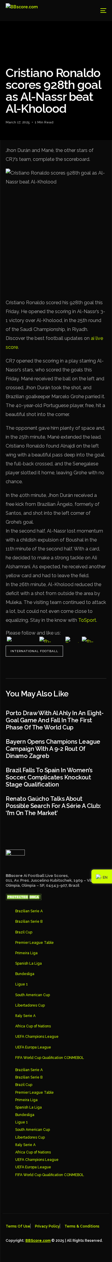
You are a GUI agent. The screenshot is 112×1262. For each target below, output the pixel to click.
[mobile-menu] (98, 10)
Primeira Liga (26, 953)
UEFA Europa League (33, 1047)
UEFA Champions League (37, 1037)
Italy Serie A (25, 1016)
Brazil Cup (23, 932)
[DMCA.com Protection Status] (24, 898)
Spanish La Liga (28, 963)
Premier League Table (34, 943)
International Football (34, 651)
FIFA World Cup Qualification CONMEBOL (49, 1058)
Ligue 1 (21, 984)
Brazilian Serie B (28, 921)
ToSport (87, 620)
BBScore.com (37, 1241)
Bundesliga (24, 974)
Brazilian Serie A (29, 911)
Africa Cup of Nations (33, 1026)
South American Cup (32, 995)
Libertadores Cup (30, 1005)
